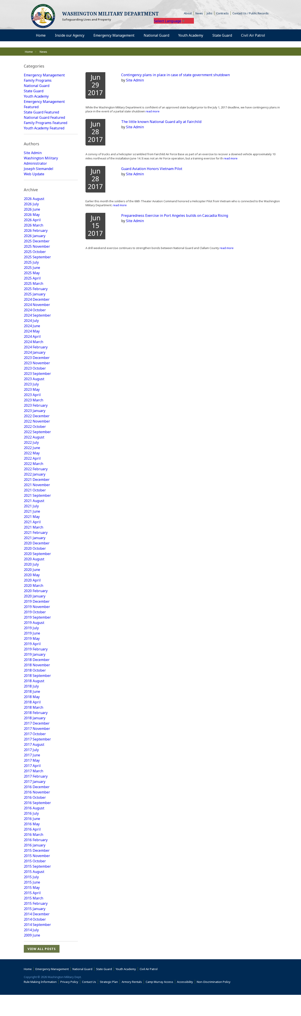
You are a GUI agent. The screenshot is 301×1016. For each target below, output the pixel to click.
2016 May (32, 823)
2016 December (37, 786)
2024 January (34, 352)
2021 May (32, 516)
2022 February (36, 468)
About (189, 13)
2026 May (32, 214)
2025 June (32, 267)
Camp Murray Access (160, 982)
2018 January (34, 718)
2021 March (33, 527)
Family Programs (38, 80)
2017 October (35, 733)
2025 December (37, 241)
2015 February (36, 903)
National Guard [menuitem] (156, 35)
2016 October (35, 797)
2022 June (32, 447)
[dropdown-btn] (87, 35)
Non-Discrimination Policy (214, 982)
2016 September (37, 802)
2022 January (34, 474)
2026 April (32, 219)
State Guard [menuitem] (222, 35)
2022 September (37, 431)
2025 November (37, 246)
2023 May (32, 389)
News (199, 13)
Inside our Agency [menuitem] (69, 35)
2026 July (31, 204)
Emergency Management (44, 75)
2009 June (32, 935)
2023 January (34, 410)
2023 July (31, 384)
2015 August (34, 871)
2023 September (37, 373)
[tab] (51, 66)
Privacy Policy (69, 982)
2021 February (36, 532)
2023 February (36, 405)
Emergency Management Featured (44, 104)
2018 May (32, 696)
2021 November (37, 484)
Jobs (209, 13)
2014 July (31, 929)
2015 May (32, 887)
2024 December (37, 299)
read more (152, 111)
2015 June (32, 882)
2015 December (37, 850)
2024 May (32, 331)
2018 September (37, 675)
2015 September (37, 866)
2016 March (33, 834)
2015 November (37, 855)
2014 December (37, 914)
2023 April (32, 394)
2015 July (31, 876)
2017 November (37, 728)
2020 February (36, 590)
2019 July (31, 627)
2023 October (35, 368)
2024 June (32, 325)
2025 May (32, 272)
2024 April (32, 336)
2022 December (37, 416)
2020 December (37, 543)
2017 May (32, 760)
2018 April (32, 702)
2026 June (32, 209)
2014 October (35, 919)
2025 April (32, 278)
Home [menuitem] (41, 35)
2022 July (31, 442)
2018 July (31, 686)
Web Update (34, 174)
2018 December (37, 659)
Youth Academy (36, 96)
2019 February (36, 649)
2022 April (32, 458)
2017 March (33, 771)
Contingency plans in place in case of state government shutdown (175, 74)
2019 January (34, 654)
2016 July (31, 813)
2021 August (34, 500)
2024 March (33, 341)
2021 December (37, 479)
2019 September (37, 617)
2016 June (32, 818)
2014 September (37, 924)
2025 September (37, 257)
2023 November (37, 363)
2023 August (34, 378)
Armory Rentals (132, 982)
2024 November (37, 304)
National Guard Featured (44, 117)
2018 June (32, 691)
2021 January (34, 537)
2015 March (33, 898)
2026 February (36, 230)
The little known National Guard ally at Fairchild (161, 121)
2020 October (35, 548)
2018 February (36, 712)
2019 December (37, 601)
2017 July (31, 749)
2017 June (32, 755)
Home (29, 52)
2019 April (32, 643)
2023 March (33, 400)
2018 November (37, 665)
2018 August (34, 680)
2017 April (32, 765)
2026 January (34, 235)
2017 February (36, 776)
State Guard (33, 91)
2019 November (37, 606)
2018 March (33, 707)
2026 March (33, 225)
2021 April (32, 521)
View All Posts (42, 949)
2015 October (35, 861)
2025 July (31, 262)
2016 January (34, 845)
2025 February (36, 288)
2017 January (34, 781)
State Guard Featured (41, 112)
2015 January (34, 908)
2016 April (32, 829)
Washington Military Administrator (41, 161)
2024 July (31, 320)
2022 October (35, 426)
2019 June (32, 633)
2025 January (34, 294)
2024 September (37, 315)
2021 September (37, 495)
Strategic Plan (109, 982)
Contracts (222, 13)
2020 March (33, 585)
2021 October (35, 490)
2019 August (34, 622)
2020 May (32, 574)
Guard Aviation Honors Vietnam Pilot (151, 168)
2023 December (37, 357)
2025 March (33, 283)
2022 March (33, 463)
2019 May (32, 638)
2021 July (31, 506)
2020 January (34, 596)
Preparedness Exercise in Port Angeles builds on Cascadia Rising (174, 215)
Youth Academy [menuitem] (190, 35)
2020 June (32, 569)
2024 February (36, 347)
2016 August (34, 808)
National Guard (36, 85)
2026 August (34, 198)
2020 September (37, 553)
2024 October (35, 310)
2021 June (32, 511)
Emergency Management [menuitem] (113, 35)
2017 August (34, 744)
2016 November (37, 792)
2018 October (35, 670)
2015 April (32, 892)
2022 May (32, 453)
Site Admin (33, 152)
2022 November (37, 421)
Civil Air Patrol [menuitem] (254, 35)
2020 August (34, 559)
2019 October (35, 612)
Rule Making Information (40, 982)
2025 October (35, 251)
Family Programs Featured (45, 122)
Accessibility (186, 982)
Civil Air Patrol (149, 969)
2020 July (31, 564)
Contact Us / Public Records (250, 13)
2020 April (32, 580)
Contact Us (89, 982)
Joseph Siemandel (38, 168)
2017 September (37, 739)
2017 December (37, 723)
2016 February (36, 839)
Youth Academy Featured (44, 128)
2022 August (34, 437)
